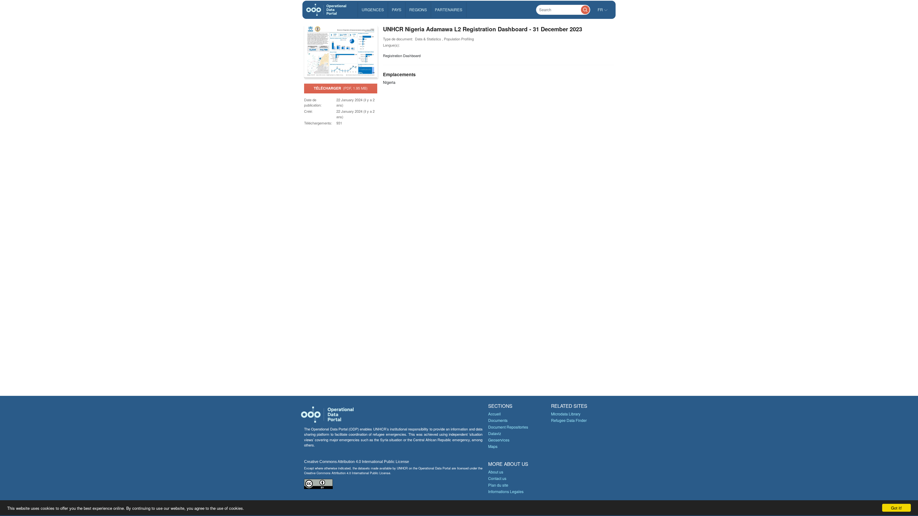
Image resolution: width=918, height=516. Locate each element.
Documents (498, 420)
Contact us (497, 478)
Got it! (896, 508)
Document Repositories (508, 427)
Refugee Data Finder (569, 420)
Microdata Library (565, 414)
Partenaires (448, 9)
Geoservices (498, 440)
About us (495, 472)
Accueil (494, 414)
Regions (418, 9)
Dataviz (494, 433)
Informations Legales (506, 491)
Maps (492, 446)
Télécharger (340, 88)
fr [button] (601, 9)
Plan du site (498, 485)
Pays (396, 9)
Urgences (373, 9)
